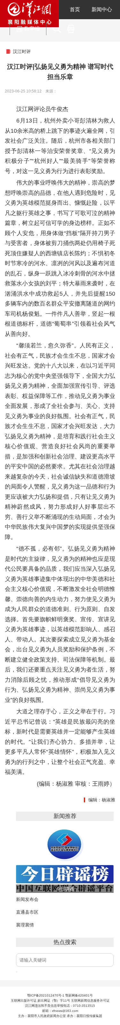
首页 (75, 9)
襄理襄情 (25, 924)
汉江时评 (22, 51)
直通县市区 (27, 912)
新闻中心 (102, 9)
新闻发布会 (27, 899)
